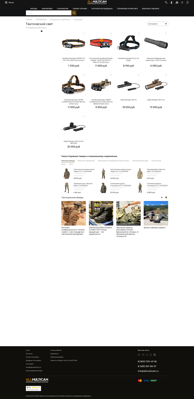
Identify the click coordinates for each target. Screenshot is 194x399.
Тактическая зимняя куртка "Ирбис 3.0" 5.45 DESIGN (84, 172)
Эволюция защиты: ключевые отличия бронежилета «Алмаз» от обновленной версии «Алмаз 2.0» (127, 231)
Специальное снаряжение (60, 19)
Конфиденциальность (33, 367)
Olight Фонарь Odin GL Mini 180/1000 (74, 142)
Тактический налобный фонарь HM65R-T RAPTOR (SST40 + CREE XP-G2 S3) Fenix (101, 60)
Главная (29, 19)
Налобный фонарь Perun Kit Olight (128, 59)
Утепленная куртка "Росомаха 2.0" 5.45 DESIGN (120, 186)
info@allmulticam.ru (148, 371)
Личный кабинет (56, 350)
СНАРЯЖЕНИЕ (62, 8)
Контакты (29, 354)
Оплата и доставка (32, 357)
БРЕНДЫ (33, 8)
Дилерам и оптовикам (33, 360)
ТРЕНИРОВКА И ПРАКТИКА (127, 8)
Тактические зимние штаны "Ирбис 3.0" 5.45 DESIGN (120, 172)
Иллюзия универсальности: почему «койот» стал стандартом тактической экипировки (73, 230)
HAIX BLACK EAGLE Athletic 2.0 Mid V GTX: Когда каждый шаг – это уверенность (100, 230)
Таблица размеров (56, 357)
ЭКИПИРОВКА (47, 8)
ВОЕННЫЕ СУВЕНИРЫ (150, 8)
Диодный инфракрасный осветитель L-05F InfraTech (156, 59)
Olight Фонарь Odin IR (128, 100)
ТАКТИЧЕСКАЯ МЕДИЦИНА (102, 8)
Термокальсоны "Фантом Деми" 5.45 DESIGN (83, 186)
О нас (28, 350)
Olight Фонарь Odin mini (156, 100)
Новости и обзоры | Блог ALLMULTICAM (63, 360)
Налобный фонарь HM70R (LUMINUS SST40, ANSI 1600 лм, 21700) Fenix (73, 102)
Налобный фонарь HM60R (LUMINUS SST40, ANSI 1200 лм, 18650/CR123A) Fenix (101, 102)
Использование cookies (34, 371)
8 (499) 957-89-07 (147, 366)
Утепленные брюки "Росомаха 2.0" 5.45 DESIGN (157, 186)
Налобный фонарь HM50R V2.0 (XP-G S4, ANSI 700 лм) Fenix (73, 59)
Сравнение (54, 354)
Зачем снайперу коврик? (155, 227)
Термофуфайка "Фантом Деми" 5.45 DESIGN (156, 172)
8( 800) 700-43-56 (147, 361)
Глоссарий (29, 364)
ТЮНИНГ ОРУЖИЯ (80, 8)
